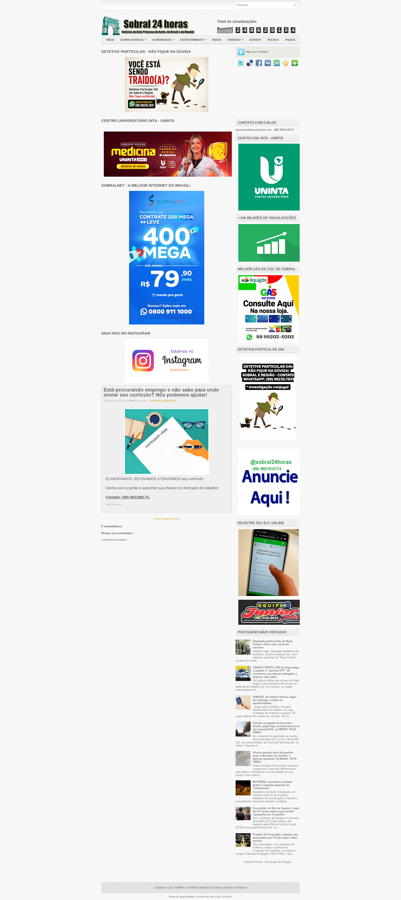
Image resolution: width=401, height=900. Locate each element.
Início (110, 39)
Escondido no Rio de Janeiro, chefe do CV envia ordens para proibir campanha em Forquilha (276, 811)
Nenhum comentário (163, 400)
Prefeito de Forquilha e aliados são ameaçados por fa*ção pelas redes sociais (275, 837)
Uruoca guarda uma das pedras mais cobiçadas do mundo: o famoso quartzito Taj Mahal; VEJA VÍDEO (275, 757)
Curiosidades (163, 39)
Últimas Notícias (133, 39)
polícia (290, 39)
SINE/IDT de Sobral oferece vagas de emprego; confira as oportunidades (274, 700)
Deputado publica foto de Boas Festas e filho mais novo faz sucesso (273, 644)
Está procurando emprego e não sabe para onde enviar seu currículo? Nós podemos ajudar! (161, 392)
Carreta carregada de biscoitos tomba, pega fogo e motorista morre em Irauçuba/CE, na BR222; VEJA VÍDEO (276, 727)
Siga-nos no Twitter (257, 51)
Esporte (255, 39)
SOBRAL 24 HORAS (186, 887)
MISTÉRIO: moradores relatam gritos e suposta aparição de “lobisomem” (272, 785)
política (273, 39)
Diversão (236, 39)
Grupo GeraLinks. (223, 896)
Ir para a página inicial (166, 518)
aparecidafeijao (187, 896)
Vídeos (216, 39)
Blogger (286, 861)
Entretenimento (193, 39)
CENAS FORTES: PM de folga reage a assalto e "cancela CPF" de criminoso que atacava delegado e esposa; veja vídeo (276, 672)
